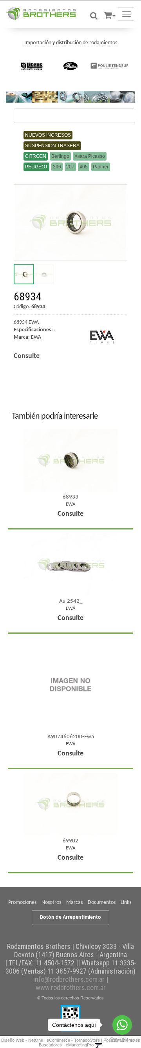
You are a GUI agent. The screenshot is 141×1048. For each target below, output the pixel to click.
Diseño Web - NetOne (22, 1040)
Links (126, 902)
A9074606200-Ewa (70, 737)
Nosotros (51, 902)
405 (84, 167)
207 (70, 167)
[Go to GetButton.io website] (122, 1040)
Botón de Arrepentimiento (70, 917)
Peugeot (36, 167)
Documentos (102, 902)
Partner (100, 167)
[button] (110, 14)
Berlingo (60, 156)
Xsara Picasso (89, 156)
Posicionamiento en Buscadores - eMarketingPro (89, 1042)
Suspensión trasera (52, 145)
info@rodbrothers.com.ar (69, 979)
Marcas (74, 902)
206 (57, 167)
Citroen (35, 156)
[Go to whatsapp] (122, 1025)
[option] (32, 65)
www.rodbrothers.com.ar (71, 987)
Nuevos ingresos (48, 135)
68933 (70, 497)
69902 (70, 841)
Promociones (22, 902)
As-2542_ (70, 601)
